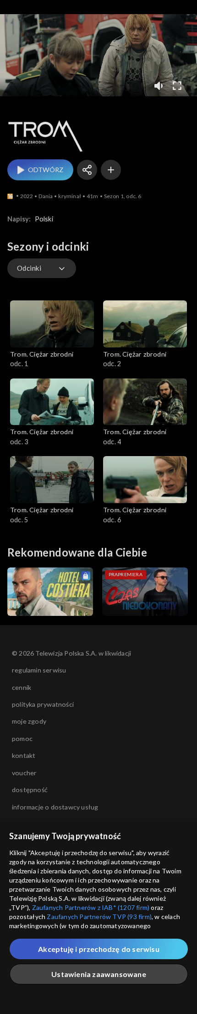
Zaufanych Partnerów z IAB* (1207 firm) (91, 907)
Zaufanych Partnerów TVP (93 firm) (99, 916)
